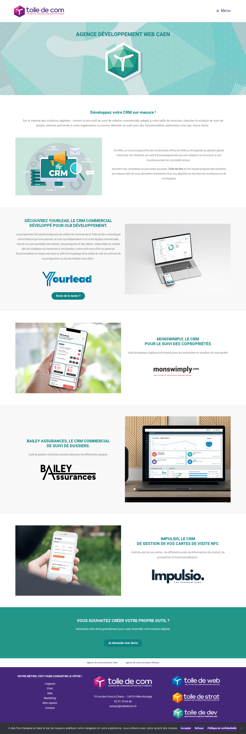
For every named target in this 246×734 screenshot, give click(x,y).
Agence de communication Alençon (142, 662)
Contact (50, 707)
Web (49, 693)
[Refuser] (241, 728)
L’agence (50, 683)
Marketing (50, 698)
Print (50, 688)
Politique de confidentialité (222, 728)
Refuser (199, 728)
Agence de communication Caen (102, 662)
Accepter (186, 728)
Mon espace (50, 702)
